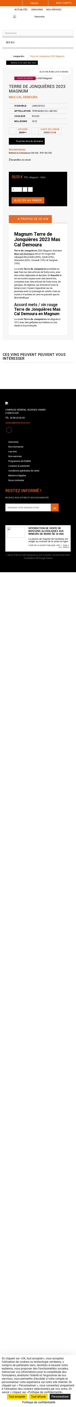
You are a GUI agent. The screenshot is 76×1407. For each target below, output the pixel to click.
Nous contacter (16, 480)
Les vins (12, 451)
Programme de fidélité (19, 461)
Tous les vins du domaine (29, 141)
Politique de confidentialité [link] (38, 1402)
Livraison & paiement (19, 466)
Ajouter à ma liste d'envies (54, 72)
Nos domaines (15, 446)
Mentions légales (17, 475)
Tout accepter (17, 1396)
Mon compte (64, 3)
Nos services (54, 9)
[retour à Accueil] (6, 56)
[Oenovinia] (38, 19)
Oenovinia (37, 9)
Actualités (21, 9)
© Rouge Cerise (44, 558)
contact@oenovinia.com (17, 422)
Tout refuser (38, 1396)
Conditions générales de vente (23, 470)
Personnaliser (60, 1396)
